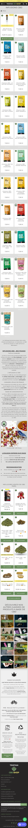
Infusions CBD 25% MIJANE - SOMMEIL (7, 328)
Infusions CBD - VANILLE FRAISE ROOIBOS (21, 84)
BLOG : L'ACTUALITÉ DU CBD (7, 777)
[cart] (26, 4)
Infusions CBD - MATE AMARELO (21, 110)
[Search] (23, 4)
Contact (3, 784)
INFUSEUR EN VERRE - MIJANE (7, 29)
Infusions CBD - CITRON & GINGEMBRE (21, 193)
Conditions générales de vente (8, 791)
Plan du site (3, 786)
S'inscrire (23, 804)
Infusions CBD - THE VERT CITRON (7, 110)
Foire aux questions (5, 779)
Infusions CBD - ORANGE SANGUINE (21, 220)
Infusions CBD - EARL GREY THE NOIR (7, 247)
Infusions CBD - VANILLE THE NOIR (7, 137)
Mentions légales (18, 820)
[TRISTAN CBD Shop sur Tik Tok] (16, 823)
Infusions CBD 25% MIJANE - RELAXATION (7, 301)
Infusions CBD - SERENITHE (7, 219)
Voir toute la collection (14, 598)
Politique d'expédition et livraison (8, 793)
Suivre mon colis (7, 755)
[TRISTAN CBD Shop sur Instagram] (14, 823)
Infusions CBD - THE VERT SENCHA (7, 273)
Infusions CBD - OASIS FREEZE (21, 246)
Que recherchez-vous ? (6, 781)
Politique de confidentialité (7, 796)
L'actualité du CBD (9, 820)
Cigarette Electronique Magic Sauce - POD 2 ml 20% (7, 505)
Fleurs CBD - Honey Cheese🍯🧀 (21, 532)
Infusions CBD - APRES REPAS (21, 56)
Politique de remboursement (7, 798)
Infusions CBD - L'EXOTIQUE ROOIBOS (21, 30)
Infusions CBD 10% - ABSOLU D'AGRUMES (7, 165)
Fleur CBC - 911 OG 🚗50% (7, 558)
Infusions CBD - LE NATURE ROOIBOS (7, 83)
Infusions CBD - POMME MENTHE (21, 165)
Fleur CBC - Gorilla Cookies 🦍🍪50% (7, 584)
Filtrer (4, 11)
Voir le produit (7, 513)
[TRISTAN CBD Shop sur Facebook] (12, 823)
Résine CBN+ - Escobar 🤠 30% (21, 584)
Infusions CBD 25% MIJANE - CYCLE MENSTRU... (20, 274)
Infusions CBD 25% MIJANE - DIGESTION (20, 301)
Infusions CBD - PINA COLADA (7, 192)
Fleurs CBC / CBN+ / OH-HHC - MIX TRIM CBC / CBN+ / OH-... (7, 532)
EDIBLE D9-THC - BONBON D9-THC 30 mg (21, 505)
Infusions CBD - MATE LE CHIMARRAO (7, 57)
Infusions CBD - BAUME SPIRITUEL (21, 137)
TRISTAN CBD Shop (10, 826)
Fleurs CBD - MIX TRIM (21, 558)
